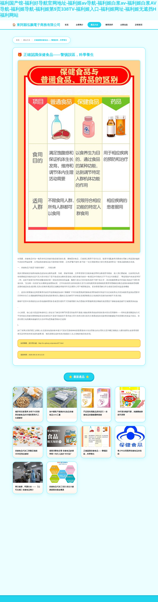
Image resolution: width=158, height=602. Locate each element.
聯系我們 (109, 25)
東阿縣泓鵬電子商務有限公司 (38, 25)
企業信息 (124, 25)
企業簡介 (79, 25)
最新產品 (79, 376)
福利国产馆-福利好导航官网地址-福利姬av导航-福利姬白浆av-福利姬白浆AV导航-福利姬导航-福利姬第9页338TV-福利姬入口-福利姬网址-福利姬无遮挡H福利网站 (78, 9)
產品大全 (94, 25)
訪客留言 (139, 25)
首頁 (66, 25)
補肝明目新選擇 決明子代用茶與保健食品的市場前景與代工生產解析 (27, 415)
